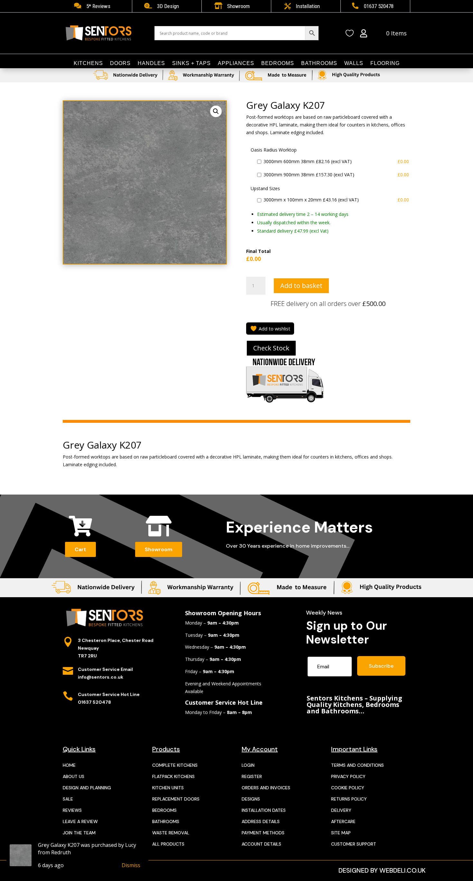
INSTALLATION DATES (264, 810)
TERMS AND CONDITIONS (357, 765)
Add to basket (301, 285)
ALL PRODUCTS (168, 844)
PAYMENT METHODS (263, 833)
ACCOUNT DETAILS (261, 844)
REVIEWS (72, 810)
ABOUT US (73, 776)
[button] (216, 111)
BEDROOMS (277, 63)
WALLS (353, 63)
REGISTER (252, 776)
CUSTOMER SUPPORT (353, 844)
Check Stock (271, 348)
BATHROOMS (319, 63)
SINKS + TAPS (191, 63)
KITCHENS (88, 63)
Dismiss (131, 865)
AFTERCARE (343, 821)
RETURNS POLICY (349, 799)
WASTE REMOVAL (170, 833)
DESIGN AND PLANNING (87, 788)
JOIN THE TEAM (79, 833)
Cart (80, 549)
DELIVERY (341, 810)
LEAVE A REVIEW (80, 821)
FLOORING (385, 63)
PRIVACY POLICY (348, 776)
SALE (68, 799)
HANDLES (151, 63)
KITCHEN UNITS (168, 788)
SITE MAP (341, 833)
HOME (69, 765)
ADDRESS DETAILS (261, 821)
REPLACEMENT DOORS (175, 799)
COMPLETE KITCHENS (175, 765)
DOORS (120, 63)
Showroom (158, 549)
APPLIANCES (236, 63)
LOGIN (248, 765)
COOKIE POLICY (347, 788)
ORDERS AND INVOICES (266, 788)
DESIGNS (251, 799)
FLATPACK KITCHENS (173, 776)
